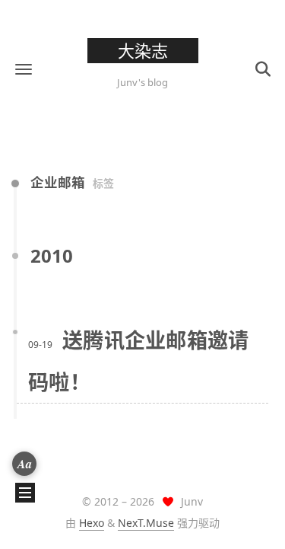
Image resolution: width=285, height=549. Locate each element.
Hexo (91, 522)
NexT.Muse (146, 522)
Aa (24, 463)
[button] (24, 69)
